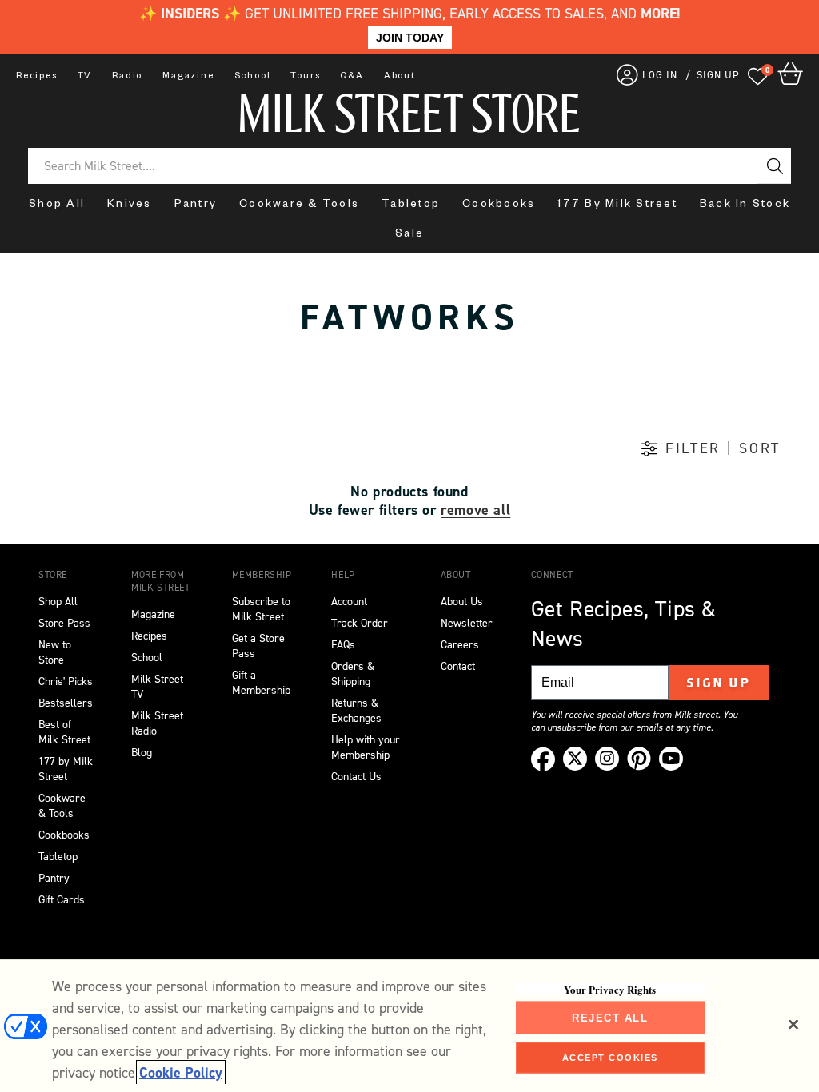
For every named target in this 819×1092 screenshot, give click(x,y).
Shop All (57, 206)
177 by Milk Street (65, 769)
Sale (409, 235)
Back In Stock (745, 206)
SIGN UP (718, 75)
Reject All (610, 1017)
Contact (458, 666)
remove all (475, 510)
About (400, 77)
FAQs (343, 644)
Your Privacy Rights (610, 988)
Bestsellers (65, 703)
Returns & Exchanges (356, 710)
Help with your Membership (365, 747)
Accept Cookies (610, 1057)
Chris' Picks (65, 681)
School (252, 77)
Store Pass (64, 623)
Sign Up (718, 683)
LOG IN (659, 75)
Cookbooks (498, 206)
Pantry (196, 206)
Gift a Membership (261, 683)
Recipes (37, 77)
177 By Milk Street (617, 206)
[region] (409, 1025)
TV (85, 77)
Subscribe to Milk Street (261, 609)
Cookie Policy (180, 1072)
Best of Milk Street (64, 732)
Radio (127, 77)
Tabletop (411, 206)
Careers (460, 644)
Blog (141, 752)
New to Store (54, 652)
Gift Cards (61, 899)
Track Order (359, 623)
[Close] (793, 1024)
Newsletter (467, 623)
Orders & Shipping (352, 674)
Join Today (410, 37)
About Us (462, 601)
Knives (129, 206)
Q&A (351, 77)
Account (349, 601)
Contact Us (356, 776)
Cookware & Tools (299, 206)
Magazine (188, 77)
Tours (305, 77)
